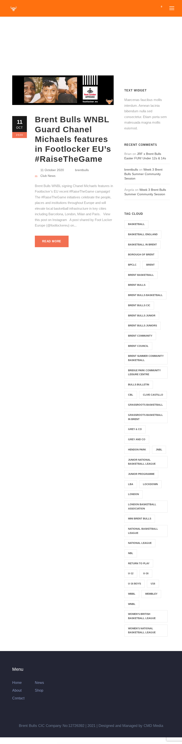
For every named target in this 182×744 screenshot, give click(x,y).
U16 (153, 583)
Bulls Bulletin (138, 384)
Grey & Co (135, 429)
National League (140, 543)
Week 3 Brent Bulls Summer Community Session (143, 174)
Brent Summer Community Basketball (146, 358)
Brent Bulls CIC (139, 305)
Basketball (136, 224)
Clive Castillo (153, 394)
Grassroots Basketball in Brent (145, 417)
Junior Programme (141, 474)
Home (17, 683)
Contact (18, 698)
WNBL (131, 604)
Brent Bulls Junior (141, 315)
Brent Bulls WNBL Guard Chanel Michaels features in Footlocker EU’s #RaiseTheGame (73, 139)
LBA (130, 484)
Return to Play (138, 563)
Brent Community (140, 335)
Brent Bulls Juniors (142, 325)
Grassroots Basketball (145, 404)
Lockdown (150, 484)
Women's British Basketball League (142, 616)
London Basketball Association (142, 506)
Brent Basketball (141, 275)
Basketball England (143, 234)
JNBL (159, 449)
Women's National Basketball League (142, 630)
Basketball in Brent (142, 244)
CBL (130, 394)
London (133, 494)
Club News (47, 176)
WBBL (131, 593)
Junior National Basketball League (142, 461)
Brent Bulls (136, 285)
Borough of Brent (141, 254)
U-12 (130, 573)
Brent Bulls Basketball (145, 295)
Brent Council (138, 346)
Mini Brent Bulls (139, 518)
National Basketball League (143, 530)
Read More (51, 241)
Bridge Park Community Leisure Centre (144, 372)
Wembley (151, 593)
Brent (150, 264)
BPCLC (132, 264)
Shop (39, 690)
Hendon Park (137, 449)
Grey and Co (136, 439)
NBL (130, 553)
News (39, 683)
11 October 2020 (52, 170)
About (17, 690)
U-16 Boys (134, 583)
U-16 (145, 573)
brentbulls (82, 170)
